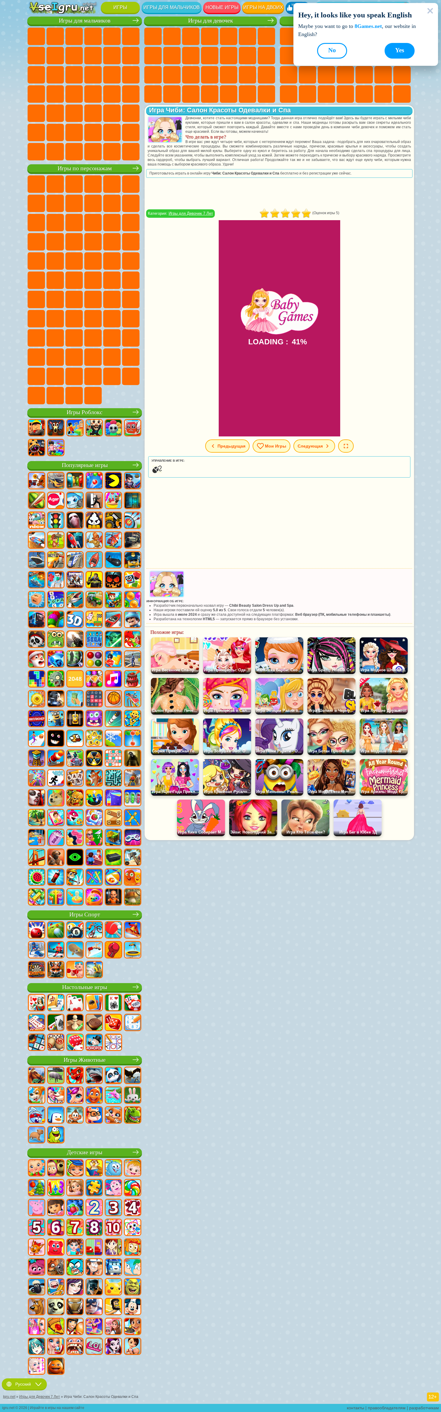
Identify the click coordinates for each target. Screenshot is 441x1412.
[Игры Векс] (55, 778)
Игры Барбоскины (74, 242)
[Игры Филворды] (94, 699)
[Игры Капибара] (36, 1135)
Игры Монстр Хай (247, 36)
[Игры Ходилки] (36, 739)
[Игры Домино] (36, 1023)
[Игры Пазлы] (94, 1188)
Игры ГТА (93, 94)
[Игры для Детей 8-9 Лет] (94, 1228)
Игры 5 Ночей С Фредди (131, 184)
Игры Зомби (112, 36)
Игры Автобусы (36, 113)
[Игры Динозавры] (132, 1115)
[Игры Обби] (75, 428)
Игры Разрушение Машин (112, 151)
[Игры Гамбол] (75, 1267)
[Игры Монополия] (94, 1043)
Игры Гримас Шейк (55, 357)
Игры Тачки (131, 222)
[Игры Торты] (132, 679)
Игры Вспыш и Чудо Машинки (36, 242)
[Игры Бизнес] (75, 699)
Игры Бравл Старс (36, 299)
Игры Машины (55, 55)
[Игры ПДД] (55, 521)
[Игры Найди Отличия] (94, 1247)
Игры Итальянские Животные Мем (36, 395)
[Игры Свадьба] (55, 1347)
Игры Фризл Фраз (36, 261)
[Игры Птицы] (132, 1076)
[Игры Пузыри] (75, 1208)
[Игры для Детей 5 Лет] (36, 1228)
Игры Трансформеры (112, 357)
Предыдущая (231, 446)
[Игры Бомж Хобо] (113, 1307)
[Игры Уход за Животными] (55, 1095)
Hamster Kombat (74, 357)
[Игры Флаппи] (75, 739)
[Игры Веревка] (94, 877)
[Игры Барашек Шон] (36, 1287)
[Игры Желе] (132, 877)
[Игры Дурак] (36, 1003)
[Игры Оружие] (75, 639)
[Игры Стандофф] (55, 858)
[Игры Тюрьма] (113, 897)
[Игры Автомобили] (55, 481)
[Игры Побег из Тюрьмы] (36, 838)
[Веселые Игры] (55, 1366)
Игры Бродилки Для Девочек (266, 36)
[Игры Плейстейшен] (94, 778)
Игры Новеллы (172, 75)
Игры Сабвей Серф (36, 222)
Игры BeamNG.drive (93, 151)
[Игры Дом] (113, 1327)
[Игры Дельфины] (113, 1095)
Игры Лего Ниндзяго (112, 184)
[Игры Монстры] (94, 719)
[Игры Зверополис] (55, 1267)
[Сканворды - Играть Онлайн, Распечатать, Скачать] (113, 758)
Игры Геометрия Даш (288, 55)
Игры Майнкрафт (36, 55)
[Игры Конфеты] (132, 1188)
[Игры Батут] (132, 950)
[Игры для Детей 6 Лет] (55, 1228)
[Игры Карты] (75, 1003)
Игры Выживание (36, 94)
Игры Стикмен (112, 55)
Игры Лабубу (55, 395)
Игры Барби (209, 36)
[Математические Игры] (55, 1188)
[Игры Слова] (94, 739)
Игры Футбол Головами (74, 132)
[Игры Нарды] (113, 1023)
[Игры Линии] (94, 659)
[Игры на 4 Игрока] (75, 481)
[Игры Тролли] (36, 1267)
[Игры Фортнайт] (75, 580)
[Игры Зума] (55, 620)
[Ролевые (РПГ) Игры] (132, 481)
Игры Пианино (228, 94)
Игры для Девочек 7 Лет (191, 213)
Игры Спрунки (131, 357)
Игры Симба (36, 338)
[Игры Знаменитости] (36, 1366)
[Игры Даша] (55, 1208)
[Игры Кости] (75, 1043)
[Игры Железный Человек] (75, 1307)
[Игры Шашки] (94, 1023)
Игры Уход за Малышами (172, 94)
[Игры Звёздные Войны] (113, 639)
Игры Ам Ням (74, 222)
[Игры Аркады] (113, 481)
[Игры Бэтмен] (94, 1287)
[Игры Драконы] (75, 1076)
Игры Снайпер (74, 75)
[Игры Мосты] (36, 858)
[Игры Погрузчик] (113, 521)
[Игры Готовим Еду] (132, 1327)
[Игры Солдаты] (132, 620)
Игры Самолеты (55, 132)
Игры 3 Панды (112, 222)
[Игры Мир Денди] (113, 428)
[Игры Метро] (36, 620)
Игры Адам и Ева (74, 261)
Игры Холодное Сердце (191, 55)
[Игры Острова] (36, 818)
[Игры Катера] (113, 620)
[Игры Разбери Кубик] (36, 600)
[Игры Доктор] (55, 580)
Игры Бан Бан (112, 338)
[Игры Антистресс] (132, 719)
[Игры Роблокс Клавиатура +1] (55, 448)
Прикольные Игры (364, 75)
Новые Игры (288, 36)
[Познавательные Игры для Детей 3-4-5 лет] (94, 1168)
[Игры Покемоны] (113, 1287)
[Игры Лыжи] (36, 950)
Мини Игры (383, 75)
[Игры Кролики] (36, 1115)
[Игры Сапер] (36, 1043)
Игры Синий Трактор (74, 280)
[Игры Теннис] (113, 930)
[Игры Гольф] (55, 930)
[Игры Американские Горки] (132, 699)
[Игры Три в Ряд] (55, 659)
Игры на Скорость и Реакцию (402, 75)
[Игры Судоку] (132, 1023)
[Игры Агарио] (55, 501)
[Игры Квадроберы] (55, 970)
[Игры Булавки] (113, 877)
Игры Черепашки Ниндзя (93, 261)
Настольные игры (84, 987)
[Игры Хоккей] (55, 950)
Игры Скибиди (36, 357)
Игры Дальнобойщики (131, 132)
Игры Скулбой (74, 318)
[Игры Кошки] (113, 1115)
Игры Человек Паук (131, 242)
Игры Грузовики (131, 55)
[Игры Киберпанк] (94, 580)
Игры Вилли (36, 184)
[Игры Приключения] (55, 540)
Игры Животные (85, 1060)
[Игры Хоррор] (55, 739)
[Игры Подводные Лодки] (113, 560)
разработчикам (424, 1407)
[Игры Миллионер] (36, 719)
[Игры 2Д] (94, 620)
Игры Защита (402, 94)
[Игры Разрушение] (36, 699)
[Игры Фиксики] (132, 1247)
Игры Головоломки (326, 94)
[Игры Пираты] (36, 639)
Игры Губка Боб (55, 184)
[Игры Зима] (113, 739)
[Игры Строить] (113, 838)
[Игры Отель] (94, 858)
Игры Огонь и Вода (191, 36)
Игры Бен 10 (55, 261)
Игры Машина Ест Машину (74, 94)
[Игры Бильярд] (75, 930)
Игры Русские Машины (112, 94)
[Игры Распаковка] (94, 897)
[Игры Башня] (36, 758)
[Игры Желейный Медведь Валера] (55, 1247)
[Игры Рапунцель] (75, 1188)
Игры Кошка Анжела (172, 55)
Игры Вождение (93, 132)
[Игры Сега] (94, 639)
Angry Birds (55, 222)
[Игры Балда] (75, 778)
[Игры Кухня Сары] (113, 1247)
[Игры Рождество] (36, 1188)
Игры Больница (191, 75)
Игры (120, 7)
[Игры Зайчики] (132, 1095)
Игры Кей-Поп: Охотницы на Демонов (93, 395)
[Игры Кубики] (132, 580)
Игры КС (36, 151)
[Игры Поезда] (75, 560)
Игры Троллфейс (74, 203)
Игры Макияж (247, 75)
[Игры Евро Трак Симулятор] (55, 699)
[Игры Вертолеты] (113, 540)
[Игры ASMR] (55, 838)
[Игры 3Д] (75, 620)
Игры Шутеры (55, 113)
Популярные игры (85, 465)
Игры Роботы (93, 75)
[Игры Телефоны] (55, 818)
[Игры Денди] (75, 719)
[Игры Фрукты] (36, 877)
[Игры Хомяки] (94, 1115)
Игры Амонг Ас (131, 280)
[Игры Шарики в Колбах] (132, 798)
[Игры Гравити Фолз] (94, 1267)
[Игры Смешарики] (113, 1168)
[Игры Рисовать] (132, 1228)
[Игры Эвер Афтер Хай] (113, 1347)
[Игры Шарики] (132, 600)
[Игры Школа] (94, 838)
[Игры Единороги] (75, 1095)
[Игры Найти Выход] (132, 501)
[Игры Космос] (75, 540)
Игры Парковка (36, 36)
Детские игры (84, 1152)
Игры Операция (228, 75)
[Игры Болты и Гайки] (113, 818)
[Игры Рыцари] (75, 798)
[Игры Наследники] (75, 1287)
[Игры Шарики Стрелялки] (94, 481)
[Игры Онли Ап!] (132, 778)
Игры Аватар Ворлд (131, 318)
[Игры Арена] (94, 540)
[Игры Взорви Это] (75, 501)
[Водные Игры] (75, 897)
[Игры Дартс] (36, 970)
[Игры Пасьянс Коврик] (55, 1023)
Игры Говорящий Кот (93, 184)
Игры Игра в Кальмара (55, 299)
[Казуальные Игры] (36, 778)
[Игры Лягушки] (55, 1135)
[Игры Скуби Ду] (36, 1307)
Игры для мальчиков (171, 7)
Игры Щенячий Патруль (74, 184)
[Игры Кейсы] (113, 858)
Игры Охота (112, 113)
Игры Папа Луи (266, 55)
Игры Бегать (74, 113)
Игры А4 (74, 299)
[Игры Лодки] (94, 560)
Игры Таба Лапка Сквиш (266, 94)
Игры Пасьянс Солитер (288, 75)
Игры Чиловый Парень (74, 376)
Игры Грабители (55, 94)
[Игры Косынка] (94, 1003)
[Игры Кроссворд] (55, 600)
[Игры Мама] (132, 1347)
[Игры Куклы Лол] (94, 1347)
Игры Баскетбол (383, 94)
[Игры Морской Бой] (36, 580)
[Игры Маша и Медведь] (55, 1168)
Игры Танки (93, 36)
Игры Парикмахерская (228, 55)
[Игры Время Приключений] (55, 1287)
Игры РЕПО (131, 376)
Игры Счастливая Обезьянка (131, 261)
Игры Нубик (36, 318)
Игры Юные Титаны (55, 280)
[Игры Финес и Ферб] (132, 1267)
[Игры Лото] (55, 1043)
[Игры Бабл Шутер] (132, 739)
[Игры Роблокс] (36, 428)
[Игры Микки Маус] (132, 1307)
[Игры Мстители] (94, 1307)
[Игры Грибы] (132, 897)
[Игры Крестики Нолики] (113, 1043)
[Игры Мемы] (55, 798)
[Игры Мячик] (113, 699)
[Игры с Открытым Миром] (132, 659)
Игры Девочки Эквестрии (172, 36)
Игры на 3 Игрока (345, 94)
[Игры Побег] (94, 501)
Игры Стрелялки (93, 113)
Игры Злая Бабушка (112, 203)
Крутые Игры (364, 94)
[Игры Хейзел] (132, 1168)
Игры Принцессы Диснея (266, 75)
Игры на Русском (307, 75)
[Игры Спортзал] (75, 970)
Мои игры (275, 446)
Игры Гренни (112, 299)
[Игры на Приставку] (132, 838)
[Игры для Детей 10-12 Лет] (113, 1228)
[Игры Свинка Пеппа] (36, 1208)
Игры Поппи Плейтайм (74, 395)
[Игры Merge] (94, 798)
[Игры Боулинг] (36, 930)
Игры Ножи (326, 75)
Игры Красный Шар (55, 203)
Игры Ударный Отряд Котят (93, 242)
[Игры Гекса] (75, 838)
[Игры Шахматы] (75, 1023)
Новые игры (222, 7)
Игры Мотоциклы (93, 55)
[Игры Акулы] (94, 1076)
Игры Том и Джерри (36, 280)
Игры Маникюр (209, 75)
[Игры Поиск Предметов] (75, 659)
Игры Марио (112, 242)
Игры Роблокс (85, 412)
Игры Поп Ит (345, 75)
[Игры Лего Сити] (132, 560)
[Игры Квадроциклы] (75, 758)
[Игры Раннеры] (55, 719)
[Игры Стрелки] (55, 897)
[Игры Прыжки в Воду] (94, 950)
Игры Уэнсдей (93, 338)
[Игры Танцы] (94, 1327)
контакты (355, 1407)
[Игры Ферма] (132, 639)
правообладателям (387, 1407)
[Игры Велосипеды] (94, 930)
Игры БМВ (55, 151)
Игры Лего (131, 203)
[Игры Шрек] (132, 1287)
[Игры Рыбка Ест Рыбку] (75, 818)
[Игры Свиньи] (55, 1076)
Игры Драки (36, 75)
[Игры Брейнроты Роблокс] (132, 428)
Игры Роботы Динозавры (131, 75)
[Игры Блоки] (113, 659)
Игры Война (112, 132)
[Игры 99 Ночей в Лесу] (55, 428)
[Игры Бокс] (113, 950)
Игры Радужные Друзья (93, 318)
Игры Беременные (153, 75)
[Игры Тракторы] (94, 600)
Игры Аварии (74, 55)
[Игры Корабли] (36, 560)
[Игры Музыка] (113, 679)
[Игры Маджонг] (55, 1003)
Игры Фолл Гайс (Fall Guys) (93, 280)
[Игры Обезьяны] (75, 1115)
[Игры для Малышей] (36, 1168)
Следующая (310, 446)
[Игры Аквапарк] (113, 501)
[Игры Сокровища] (94, 679)
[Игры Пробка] (36, 897)
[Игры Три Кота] (36, 1247)
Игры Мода (153, 94)
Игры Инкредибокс (36, 376)
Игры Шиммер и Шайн (112, 261)
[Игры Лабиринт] (113, 778)
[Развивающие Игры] (75, 1168)
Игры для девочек (210, 20)
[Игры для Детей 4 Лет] (132, 1208)
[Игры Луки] (132, 521)
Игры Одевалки (209, 55)
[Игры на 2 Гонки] (36, 540)
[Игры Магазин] (36, 1327)
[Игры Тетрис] (36, 679)
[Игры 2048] (75, 679)
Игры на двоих (263, 7)
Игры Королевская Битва (131, 36)
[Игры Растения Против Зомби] (55, 679)
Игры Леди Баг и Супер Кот (93, 203)
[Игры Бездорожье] (132, 540)
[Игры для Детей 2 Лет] (94, 1208)
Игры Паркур (36, 132)
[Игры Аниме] (36, 1347)
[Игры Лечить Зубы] (75, 1347)
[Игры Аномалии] (75, 858)
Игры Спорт (84, 914)
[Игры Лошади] (36, 1076)
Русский (23, 1384)
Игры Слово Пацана (74, 338)
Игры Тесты (228, 36)
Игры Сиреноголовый (112, 280)
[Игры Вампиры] (36, 798)
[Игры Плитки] (94, 818)
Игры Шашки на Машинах (131, 151)
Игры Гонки (55, 75)
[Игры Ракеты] (113, 719)
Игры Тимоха (55, 376)
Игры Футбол (55, 36)
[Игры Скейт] (75, 950)
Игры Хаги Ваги (131, 299)
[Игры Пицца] (55, 1327)
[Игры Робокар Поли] (113, 1267)
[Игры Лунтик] (113, 1188)
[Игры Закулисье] (132, 758)
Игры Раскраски (153, 55)
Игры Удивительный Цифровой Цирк (93, 357)
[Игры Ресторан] (75, 1327)
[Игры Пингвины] (55, 1115)
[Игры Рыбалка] (75, 600)
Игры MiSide (93, 376)
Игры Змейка (307, 94)
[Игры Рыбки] (94, 1095)
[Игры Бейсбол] (94, 970)
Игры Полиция (112, 75)
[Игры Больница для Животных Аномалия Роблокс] (36, 448)
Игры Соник (55, 242)
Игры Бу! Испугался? (112, 376)
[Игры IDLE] (75, 877)
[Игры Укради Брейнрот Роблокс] (94, 428)
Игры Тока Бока (112, 318)
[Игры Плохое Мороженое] (94, 521)
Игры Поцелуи (247, 55)
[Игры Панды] (113, 1076)
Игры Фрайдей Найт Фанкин (131, 338)
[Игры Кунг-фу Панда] (55, 1307)
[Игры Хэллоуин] (113, 580)
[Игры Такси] (55, 560)
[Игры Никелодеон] (36, 521)
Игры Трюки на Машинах (288, 94)
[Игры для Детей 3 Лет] (113, 1208)
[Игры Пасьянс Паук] (113, 1003)
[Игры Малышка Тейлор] (75, 1247)
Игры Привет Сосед (55, 318)
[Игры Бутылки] (55, 877)
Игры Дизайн (191, 94)
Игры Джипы (131, 113)
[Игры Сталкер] (94, 758)
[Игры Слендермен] (75, 521)
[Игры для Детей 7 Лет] (75, 1228)
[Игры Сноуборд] (132, 930)
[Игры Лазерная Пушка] (55, 639)
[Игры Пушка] (55, 758)
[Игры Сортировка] (113, 798)
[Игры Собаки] (36, 1095)
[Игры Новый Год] (36, 659)
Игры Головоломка (55, 338)
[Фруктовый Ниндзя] (36, 501)
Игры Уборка (209, 94)
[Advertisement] (279, 193)
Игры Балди (93, 299)
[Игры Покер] (132, 1003)
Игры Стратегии (74, 36)
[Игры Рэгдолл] (132, 818)
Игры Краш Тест (74, 151)
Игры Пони (153, 36)
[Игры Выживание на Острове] (132, 858)
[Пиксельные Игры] (113, 600)
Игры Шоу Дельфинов (93, 222)
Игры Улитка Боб (36, 203)
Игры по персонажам (85, 168)
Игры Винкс (247, 94)
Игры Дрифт (131, 94)
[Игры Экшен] (36, 481)
